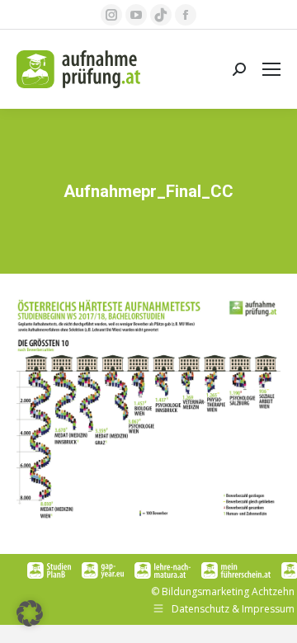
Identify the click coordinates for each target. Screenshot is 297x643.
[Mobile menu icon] (271, 69)
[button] (29, 613)
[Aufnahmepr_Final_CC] (148, 409)
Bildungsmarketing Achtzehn (228, 591)
